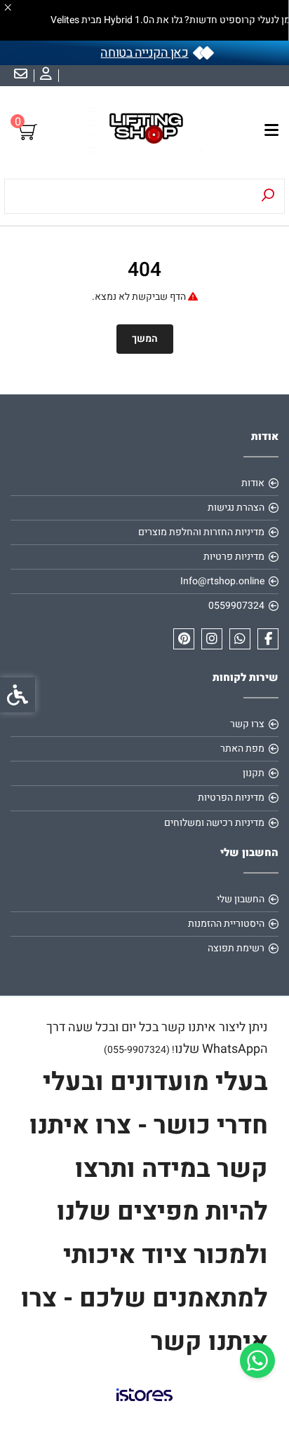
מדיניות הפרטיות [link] (231, 797)
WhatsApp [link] (231, 1049)
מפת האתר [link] (242, 748)
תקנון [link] (253, 773)
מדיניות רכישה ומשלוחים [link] (214, 822)
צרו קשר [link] (247, 724)
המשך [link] (145, 338)
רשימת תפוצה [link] (236, 948)
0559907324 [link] (236, 605)
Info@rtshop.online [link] (222, 581)
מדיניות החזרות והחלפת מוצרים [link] (201, 532)
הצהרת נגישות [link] (236, 507)
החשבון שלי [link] (240, 899)
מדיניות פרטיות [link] (233, 556)
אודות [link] (252, 483)
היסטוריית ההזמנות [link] (226, 923)
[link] (257, 1360)
